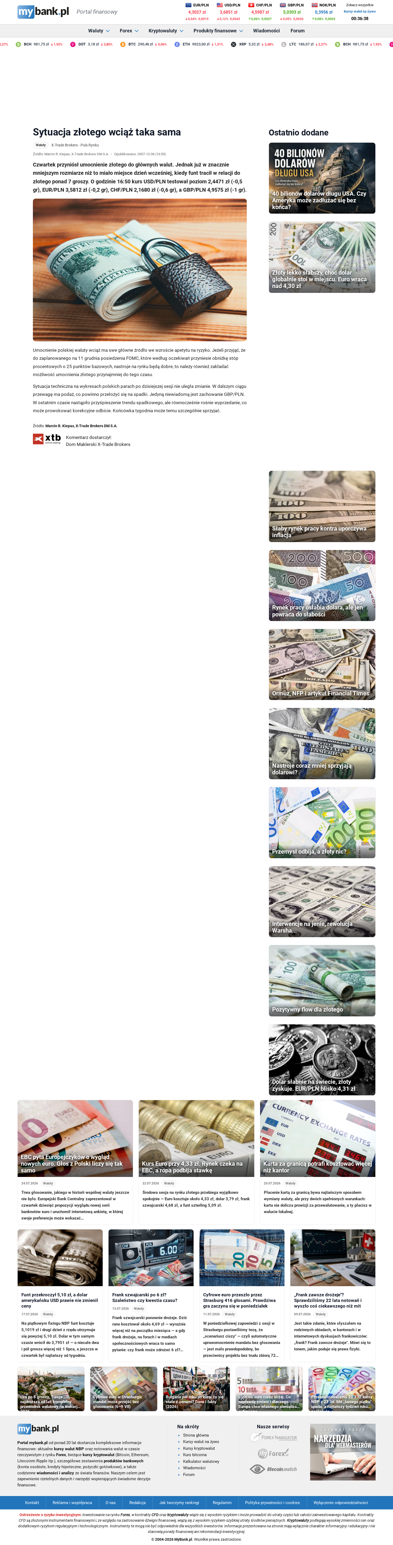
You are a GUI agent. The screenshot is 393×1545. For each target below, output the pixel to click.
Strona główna (196, 1435)
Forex (126, 30)
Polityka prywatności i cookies (272, 1502)
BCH (10, 44)
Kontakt (32, 1502)
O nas (111, 1502)
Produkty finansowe (215, 30)
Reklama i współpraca (72, 1502)
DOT (64, 44)
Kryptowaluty (163, 30)
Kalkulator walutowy (201, 1461)
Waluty (95, 30)
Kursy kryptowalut (199, 1448)
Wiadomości (266, 30)
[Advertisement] (196, 85)
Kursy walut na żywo (360, 11)
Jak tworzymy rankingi (179, 1502)
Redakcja (137, 1502)
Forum (298, 30)
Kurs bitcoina (195, 1454)
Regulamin (222, 1502)
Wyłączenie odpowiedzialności (341, 1502)
